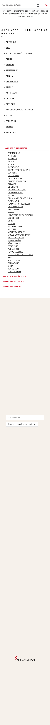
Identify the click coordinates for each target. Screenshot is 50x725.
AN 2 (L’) (10, 76)
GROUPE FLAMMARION (16, 148)
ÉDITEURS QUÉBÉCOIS (15, 276)
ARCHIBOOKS (12, 81)
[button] (38, 5)
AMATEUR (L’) (12, 70)
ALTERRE (10, 64)
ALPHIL (9, 59)
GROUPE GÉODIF (13, 286)
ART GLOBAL (11, 93)
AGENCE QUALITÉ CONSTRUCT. (20, 53)
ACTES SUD (11, 42)
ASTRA (9, 115)
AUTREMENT (11, 132)
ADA (8, 47)
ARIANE (9, 87)
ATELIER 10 (11, 121)
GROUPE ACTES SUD (14, 281)
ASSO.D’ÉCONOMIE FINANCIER (19, 110)
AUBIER (9, 126)
